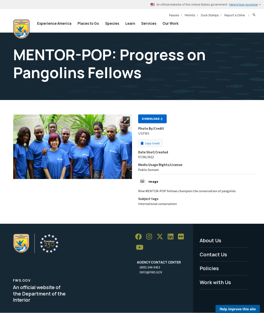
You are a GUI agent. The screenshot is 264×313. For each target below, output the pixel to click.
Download (151, 118)
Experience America (54, 23)
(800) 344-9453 (149, 267)
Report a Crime (234, 15)
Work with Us (215, 282)
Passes (174, 15)
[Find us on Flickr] (182, 237)
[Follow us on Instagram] (150, 237)
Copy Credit (152, 143)
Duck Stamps (210, 15)
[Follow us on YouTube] (141, 247)
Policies (209, 268)
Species (112, 23)
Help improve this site (238, 308)
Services (148, 23)
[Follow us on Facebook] (140, 237)
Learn (130, 23)
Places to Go (88, 23)
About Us (210, 240)
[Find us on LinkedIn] (172, 237)
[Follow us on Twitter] (161, 237)
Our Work (170, 23)
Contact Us (213, 254)
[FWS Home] (21, 29)
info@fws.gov (150, 272)
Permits (190, 15)
